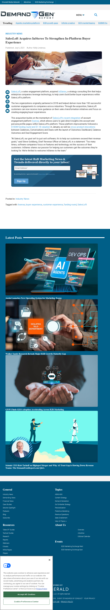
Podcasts (6, 511)
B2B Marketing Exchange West (72, 546)
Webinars (6, 543)
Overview (81, 530)
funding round (70, 204)
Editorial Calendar (84, 536)
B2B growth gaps (50, 23)
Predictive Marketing (62, 511)
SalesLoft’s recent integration (66, 118)
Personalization (60, 508)
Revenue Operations (62, 514)
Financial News (8, 501)
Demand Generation (62, 501)
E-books (5, 546)
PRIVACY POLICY (67, 602)
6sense (35, 121)
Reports (5, 540)
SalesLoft (16, 91)
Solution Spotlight (9, 508)
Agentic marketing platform (28, 23)
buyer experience (34, 204)
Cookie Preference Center (26, 602)
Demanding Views (9, 498)
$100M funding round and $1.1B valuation (30, 127)
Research (6, 536)
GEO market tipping (86, 23)
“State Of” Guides (9, 530)
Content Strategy (61, 498)
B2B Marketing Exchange (44, 2)
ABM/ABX (58, 494)
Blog (4, 514)
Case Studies (7, 504)
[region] (26, 583)
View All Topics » (61, 521)
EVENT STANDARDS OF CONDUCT (70, 598)
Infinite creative (68, 23)
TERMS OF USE (53, 602)
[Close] (49, 560)
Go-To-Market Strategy (62, 504)
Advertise (27, 2)
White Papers (7, 550)
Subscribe (6, 518)
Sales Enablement (61, 518)
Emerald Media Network (11, 2)
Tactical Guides (8, 533)
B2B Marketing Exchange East (72, 550)
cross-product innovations (83, 127)
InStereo (62, 91)
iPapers (5, 553)
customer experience (53, 204)
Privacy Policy (41, 589)
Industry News (14, 33)
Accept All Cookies (26, 594)
